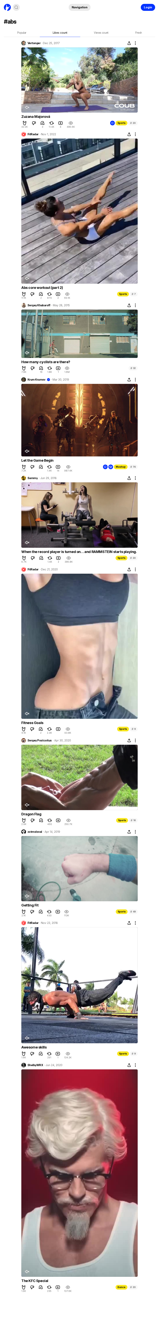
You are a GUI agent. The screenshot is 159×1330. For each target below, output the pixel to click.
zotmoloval (35, 831)
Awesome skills (34, 1047)
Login (148, 7)
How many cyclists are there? (45, 362)
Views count (101, 32)
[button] (24, 123)
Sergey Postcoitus (40, 740)
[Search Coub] (16, 7)
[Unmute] (26, 107)
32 (133, 368)
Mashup (121, 466)
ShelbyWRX (35, 1065)
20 (133, 123)
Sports (121, 123)
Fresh (138, 32)
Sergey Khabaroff (39, 305)
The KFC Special (34, 1281)
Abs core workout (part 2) (42, 288)
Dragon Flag (31, 814)
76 (133, 466)
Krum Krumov (36, 379)
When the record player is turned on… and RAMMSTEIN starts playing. (79, 552)
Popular (21, 32)
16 (133, 820)
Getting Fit (30, 905)
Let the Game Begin (37, 460)
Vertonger (34, 43)
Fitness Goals (32, 723)
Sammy (33, 478)
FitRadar (33, 134)
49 (133, 911)
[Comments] (42, 123)
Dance (121, 1287)
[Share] (129, 43)
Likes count (60, 32)
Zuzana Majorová (35, 117)
